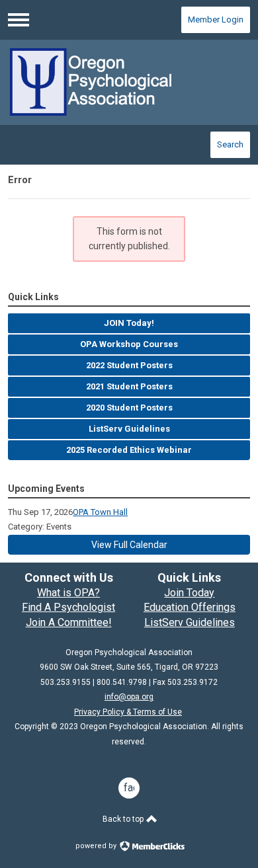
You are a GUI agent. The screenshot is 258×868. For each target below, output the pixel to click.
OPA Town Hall (100, 512)
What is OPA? (68, 592)
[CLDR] (129, 82)
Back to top (124, 819)
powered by (96, 846)
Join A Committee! (69, 622)
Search (230, 144)
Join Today (189, 592)
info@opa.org (129, 696)
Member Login (215, 19)
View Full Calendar (129, 544)
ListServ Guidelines (189, 622)
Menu (18, 20)
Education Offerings (190, 607)
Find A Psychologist (68, 607)
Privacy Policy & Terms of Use (128, 712)
